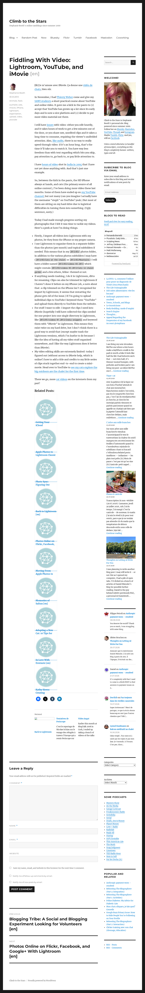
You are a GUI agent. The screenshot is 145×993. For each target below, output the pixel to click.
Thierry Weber (65, 97)
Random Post (29, 37)
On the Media (112, 806)
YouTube (108, 132)
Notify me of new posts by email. (27, 882)
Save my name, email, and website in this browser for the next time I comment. (48, 868)
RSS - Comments (114, 948)
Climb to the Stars (27, 21)
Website (14, 853)
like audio (58, 140)
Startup (109, 836)
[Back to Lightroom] (44, 723)
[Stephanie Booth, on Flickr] (120, 99)
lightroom (14, 111)
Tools (20, 101)
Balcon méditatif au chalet (122, 729)
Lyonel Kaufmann (118, 726)
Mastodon (106, 37)
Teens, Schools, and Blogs (118, 302)
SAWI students (43, 101)
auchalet (13, 105)
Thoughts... (111, 314)
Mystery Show (112, 803)
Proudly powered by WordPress (42, 980)
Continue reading (121, 371)
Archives (108, 779)
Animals (13, 101)
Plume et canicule (114, 494)
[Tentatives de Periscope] (67, 729)
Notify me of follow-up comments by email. (33, 876)
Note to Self (111, 856)
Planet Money (112, 824)
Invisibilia (110, 815)
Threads (117, 132)
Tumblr (77, 37)
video (19, 116)
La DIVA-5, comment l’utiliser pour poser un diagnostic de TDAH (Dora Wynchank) (120, 282)
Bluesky (54, 37)
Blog (12, 37)
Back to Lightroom (43, 732)
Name (13, 826)
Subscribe (110, 200)
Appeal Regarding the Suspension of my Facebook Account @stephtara (119, 320)
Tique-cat (110, 376)
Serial (108, 818)
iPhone (20, 108)
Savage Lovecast (113, 809)
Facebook (91, 37)
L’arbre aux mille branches (118, 422)
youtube (13, 119)
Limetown (111, 850)
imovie (12, 108)
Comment (15, 783)
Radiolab (110, 830)
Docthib (113, 697)
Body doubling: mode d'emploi (120, 308)
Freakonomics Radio (115, 812)
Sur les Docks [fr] (114, 859)
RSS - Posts (111, 945)
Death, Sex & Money (115, 821)
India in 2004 (74, 164)
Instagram (129, 132)
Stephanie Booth (17, 93)
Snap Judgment (113, 847)
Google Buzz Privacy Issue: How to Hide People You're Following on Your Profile (120, 915)
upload (12, 116)
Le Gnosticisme (113, 305)
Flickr (66, 37)
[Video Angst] (89, 728)
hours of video (50, 164)
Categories (109, 762)
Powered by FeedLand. (121, 263)
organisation (15, 114)
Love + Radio (112, 827)
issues (50, 124)
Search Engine (112, 311)
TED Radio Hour (113, 853)
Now (43, 37)
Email (13, 839)
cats (20, 105)
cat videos (61, 379)
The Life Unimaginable (116, 288)
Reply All (110, 833)
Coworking (122, 37)
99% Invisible (112, 838)
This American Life (114, 841)
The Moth (110, 844)
